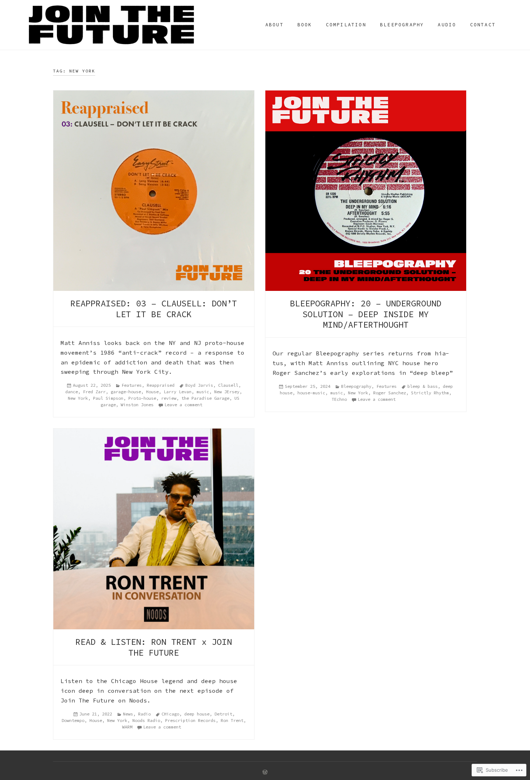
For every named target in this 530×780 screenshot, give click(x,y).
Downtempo (73, 720)
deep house (196, 714)
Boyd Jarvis (199, 385)
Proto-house (142, 398)
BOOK (304, 25)
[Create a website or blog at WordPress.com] (265, 772)
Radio (144, 714)
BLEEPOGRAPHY (402, 25)
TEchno (339, 399)
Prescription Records (190, 720)
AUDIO (447, 25)
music (202, 391)
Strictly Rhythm (430, 392)
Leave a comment (183, 404)
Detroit (223, 714)
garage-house (126, 391)
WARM (127, 727)
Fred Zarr (94, 391)
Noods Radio (146, 720)
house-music (311, 392)
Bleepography (356, 386)
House (152, 391)
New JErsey (226, 391)
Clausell (228, 385)
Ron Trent (232, 720)
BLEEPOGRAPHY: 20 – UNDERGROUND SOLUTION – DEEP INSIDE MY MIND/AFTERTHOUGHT (365, 314)
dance (71, 391)
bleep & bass (422, 386)
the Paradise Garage (205, 398)
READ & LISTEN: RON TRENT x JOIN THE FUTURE (153, 647)
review (168, 398)
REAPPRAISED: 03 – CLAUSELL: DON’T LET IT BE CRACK (153, 309)
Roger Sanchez (389, 392)
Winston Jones (137, 404)
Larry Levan (177, 391)
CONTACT (483, 25)
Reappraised (161, 385)
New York (78, 398)
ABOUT (274, 25)
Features (132, 385)
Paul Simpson (108, 398)
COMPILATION (346, 25)
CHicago (170, 714)
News (128, 714)
